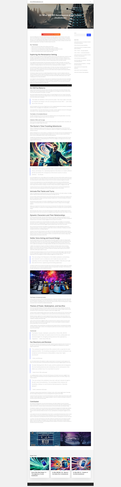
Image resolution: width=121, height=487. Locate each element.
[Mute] (67, 85)
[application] (51, 85)
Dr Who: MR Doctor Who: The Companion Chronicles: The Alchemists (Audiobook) (82, 42)
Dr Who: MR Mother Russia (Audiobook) (80, 58)
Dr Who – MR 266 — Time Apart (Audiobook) (81, 50)
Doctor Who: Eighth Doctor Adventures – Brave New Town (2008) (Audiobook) (82, 61)
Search (89, 34)
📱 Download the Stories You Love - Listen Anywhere (50, 34)
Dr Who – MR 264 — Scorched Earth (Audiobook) (81, 52)
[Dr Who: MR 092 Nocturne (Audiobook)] (75, 439)
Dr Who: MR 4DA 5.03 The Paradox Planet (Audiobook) (80, 67)
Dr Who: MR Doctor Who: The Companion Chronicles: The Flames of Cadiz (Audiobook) (82, 55)
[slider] (70, 85)
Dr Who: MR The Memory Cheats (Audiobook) (81, 72)
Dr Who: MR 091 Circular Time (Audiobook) (80, 70)
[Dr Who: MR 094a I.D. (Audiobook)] (45, 439)
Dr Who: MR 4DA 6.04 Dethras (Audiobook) (80, 45)
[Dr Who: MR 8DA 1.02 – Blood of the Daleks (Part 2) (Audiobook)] (60, 467)
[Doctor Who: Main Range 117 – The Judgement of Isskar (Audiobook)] (39, 467)
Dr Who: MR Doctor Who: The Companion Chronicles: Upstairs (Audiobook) (82, 48)
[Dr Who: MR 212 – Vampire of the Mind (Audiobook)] (81, 467)
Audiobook (60, 12)
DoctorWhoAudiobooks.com (36, 1)
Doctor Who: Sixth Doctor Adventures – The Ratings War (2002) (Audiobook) (82, 64)
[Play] (31, 85)
